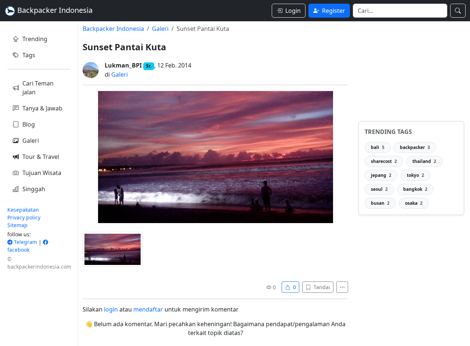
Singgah (33, 189)
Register (333, 11)
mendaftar (148, 309)
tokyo (415, 175)
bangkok (415, 189)
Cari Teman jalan (38, 87)
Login (293, 11)
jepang (381, 175)
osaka (414, 203)
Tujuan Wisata (41, 173)
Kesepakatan (23, 209)
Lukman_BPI (123, 65)
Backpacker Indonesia (113, 29)
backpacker (415, 147)
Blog (28, 124)
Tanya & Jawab (42, 108)
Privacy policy (23, 217)
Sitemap (17, 225)
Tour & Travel (40, 157)
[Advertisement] (411, 69)
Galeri (30, 140)
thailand (424, 161)
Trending (34, 39)
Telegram (24, 241)
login (111, 309)
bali (377, 147)
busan (380, 203)
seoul (379, 189)
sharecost (384, 161)
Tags (28, 55)
